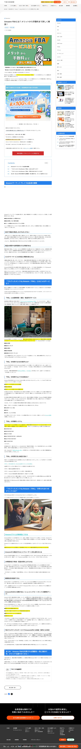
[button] (28, 153)
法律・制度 (59, 73)
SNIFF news (59, 43)
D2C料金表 (62, 731)
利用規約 (25, 739)
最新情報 (68, 5)
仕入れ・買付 (59, 60)
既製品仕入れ (37, 730)
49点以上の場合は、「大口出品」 (24, 370)
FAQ (69, 731)
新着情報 (17, 739)
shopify (58, 40)
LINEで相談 (70, 739)
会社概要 (75, 5)
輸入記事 (61, 5)
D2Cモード (27, 731)
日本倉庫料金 (62, 734)
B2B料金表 (62, 730)
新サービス (59, 67)
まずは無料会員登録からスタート (23, 718)
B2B (58, 26)
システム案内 (13, 5)
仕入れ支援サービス (35, 5)
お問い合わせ (73, 2)
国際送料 (61, 733)
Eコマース (59, 33)
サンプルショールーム (17, 730)
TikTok (58, 46)
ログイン (65, 2)
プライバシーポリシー (35, 739)
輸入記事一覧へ (12, 687)
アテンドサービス (51, 733)
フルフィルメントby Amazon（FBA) (28, 301)
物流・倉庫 (12, 27)
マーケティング (60, 53)
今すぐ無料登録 (56, 2)
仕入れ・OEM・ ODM (23, 5)
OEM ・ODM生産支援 (39, 731)
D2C (58, 29)
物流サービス (50, 731)
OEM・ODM (59, 36)
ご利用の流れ (71, 730)
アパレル (59, 50)
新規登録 (62, 739)
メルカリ (59, 57)
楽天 (58, 70)
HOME (5, 5)
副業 (58, 63)
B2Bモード (27, 730)
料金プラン (45, 5)
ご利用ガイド (53, 5)
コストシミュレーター (17, 450)
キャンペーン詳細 (28, 148)
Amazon (6, 27)
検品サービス (50, 730)
